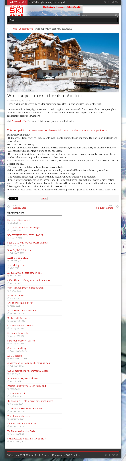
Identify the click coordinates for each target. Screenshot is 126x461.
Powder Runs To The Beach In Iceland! (27, 386)
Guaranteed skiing (16, 348)
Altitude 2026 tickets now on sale (24, 273)
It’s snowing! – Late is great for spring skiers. (30, 401)
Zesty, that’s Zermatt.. (18, 318)
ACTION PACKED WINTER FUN (23, 310)
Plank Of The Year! (16, 295)
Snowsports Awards (17, 333)
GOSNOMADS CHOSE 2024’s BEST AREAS (28, 363)
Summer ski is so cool (18, 220)
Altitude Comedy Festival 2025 (22, 378)
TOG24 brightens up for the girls (47, 2)
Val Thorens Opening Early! (21, 431)
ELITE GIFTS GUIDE (17, 258)
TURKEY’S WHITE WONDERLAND (24, 408)
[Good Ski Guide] (46, 15)
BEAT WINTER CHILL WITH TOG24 (25, 235)
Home (14, 29)
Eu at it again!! (14, 356)
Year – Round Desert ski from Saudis (26, 288)
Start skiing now (15, 265)
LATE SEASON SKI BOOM (20, 303)
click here (62, 130)
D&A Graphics (73, 455)
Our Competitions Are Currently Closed (27, 371)
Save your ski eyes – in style (21, 340)
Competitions (26, 29)
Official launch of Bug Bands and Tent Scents (30, 280)
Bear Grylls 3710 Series (19, 250)
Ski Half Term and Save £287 (21, 423)
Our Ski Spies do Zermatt (20, 325)
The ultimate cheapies (18, 416)
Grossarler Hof (19, 121)
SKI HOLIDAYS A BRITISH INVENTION (26, 438)
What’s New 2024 (16, 393)
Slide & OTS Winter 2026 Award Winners (28, 242)
